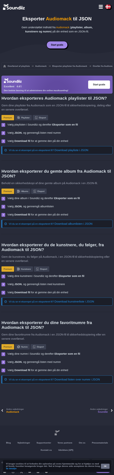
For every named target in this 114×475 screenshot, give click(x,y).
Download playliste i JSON (71, 150)
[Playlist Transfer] (14, 7)
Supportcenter (44, 443)
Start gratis (57, 45)
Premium (8, 117)
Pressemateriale (100, 443)
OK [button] (105, 466)
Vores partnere (65, 443)
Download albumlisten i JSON (73, 223)
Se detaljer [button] (11, 468)
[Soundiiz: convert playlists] (57, 433)
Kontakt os (46, 450)
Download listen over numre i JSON (77, 379)
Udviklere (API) (65, 450)
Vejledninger (23, 443)
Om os (82, 443)
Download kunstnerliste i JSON (74, 301)
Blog (8, 443)
